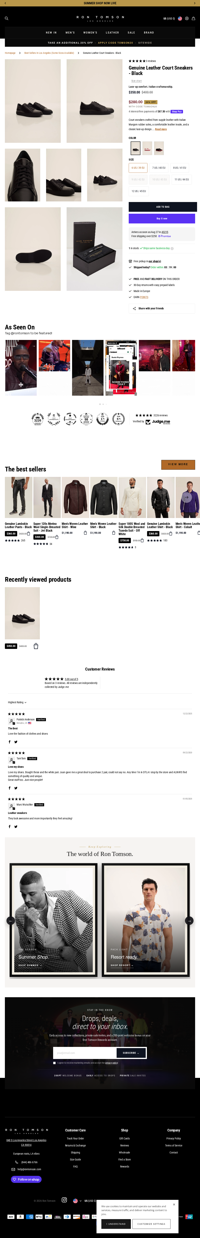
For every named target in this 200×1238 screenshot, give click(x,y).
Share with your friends (151, 308)
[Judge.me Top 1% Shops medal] (102, 419)
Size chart (136, 80)
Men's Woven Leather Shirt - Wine (75, 525)
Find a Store (124, 1159)
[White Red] (147, 148)
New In (51, 32)
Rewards (124, 1166)
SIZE (131, 159)
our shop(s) (155, 261)
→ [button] (189, 920)
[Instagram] (64, 1200)
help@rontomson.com (29, 1169)
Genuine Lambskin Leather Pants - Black (18, 525)
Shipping (75, 1152)
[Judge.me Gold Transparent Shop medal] (70, 419)
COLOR (132, 137)
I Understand (116, 1223)
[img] (16, 714)
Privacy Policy (173, 1138)
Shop (124, 1130)
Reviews (124, 1145)
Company (173, 1130)
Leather (112, 32)
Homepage (10, 52)
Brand (149, 32)
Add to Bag (163, 206)
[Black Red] (159, 148)
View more (178, 464)
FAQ (75, 1166)
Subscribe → (131, 1052)
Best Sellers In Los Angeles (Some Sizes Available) (49, 52)
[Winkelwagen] (193, 18)
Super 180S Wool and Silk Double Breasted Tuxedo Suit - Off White (132, 529)
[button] (5, 3)
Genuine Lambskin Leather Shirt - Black (160, 525)
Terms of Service (173, 1145)
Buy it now (162, 218)
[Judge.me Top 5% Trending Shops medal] (118, 419)
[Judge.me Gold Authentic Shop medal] (54, 419)
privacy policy (111, 1063)
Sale (131, 32)
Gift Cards (124, 1138)
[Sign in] (187, 18)
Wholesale (124, 1152)
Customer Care (75, 1130)
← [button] (10, 920)
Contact (174, 1152)
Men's (70, 32)
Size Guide (75, 1159)
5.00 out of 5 (71, 679)
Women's (90, 32)
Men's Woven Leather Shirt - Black (103, 525)
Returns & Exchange (75, 1145)
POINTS (144, 297)
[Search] (6, 18)
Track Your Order (75, 1138)
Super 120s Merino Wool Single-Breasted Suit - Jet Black (46, 527)
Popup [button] (172, 248)
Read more (161, 129)
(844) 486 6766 (29, 1162)
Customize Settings (151, 1223)
